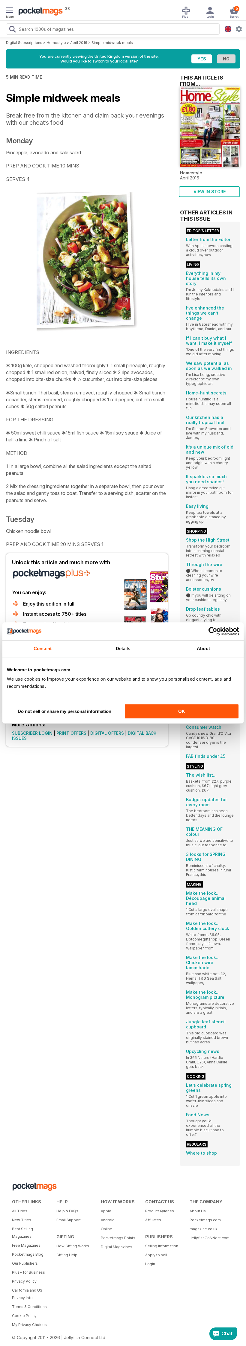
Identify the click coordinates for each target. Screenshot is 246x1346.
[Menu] (9, 11)
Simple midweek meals (112, 42)
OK (181, 711)
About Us (198, 1211)
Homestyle (56, 42)
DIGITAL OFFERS (107, 733)
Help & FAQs (67, 1211)
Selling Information (161, 1246)
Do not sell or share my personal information (64, 711)
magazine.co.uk (204, 1229)
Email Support (68, 1220)
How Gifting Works (72, 1246)
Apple (106, 1211)
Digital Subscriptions (24, 42)
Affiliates (153, 1220)
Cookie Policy (24, 1315)
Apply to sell (156, 1255)
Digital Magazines (116, 1247)
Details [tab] (123, 648)
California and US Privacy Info (27, 1294)
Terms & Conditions (29, 1306)
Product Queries (159, 1211)
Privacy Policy (24, 1281)
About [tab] (203, 648)
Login (150, 1264)
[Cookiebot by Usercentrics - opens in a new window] (213, 631)
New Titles (21, 1220)
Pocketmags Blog (28, 1254)
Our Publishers (25, 1263)
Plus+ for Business (28, 1272)
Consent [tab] (43, 648)
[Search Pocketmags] (12, 30)
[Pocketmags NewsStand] (39, 12)
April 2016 (78, 42)
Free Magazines (26, 1245)
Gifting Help (66, 1255)
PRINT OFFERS (71, 733)
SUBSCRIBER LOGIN (32, 733)
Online (106, 1229)
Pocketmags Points (118, 1238)
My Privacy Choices (29, 1324)
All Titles (19, 1211)
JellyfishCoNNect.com (210, 1238)
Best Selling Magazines (22, 1233)
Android (108, 1220)
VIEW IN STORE (210, 191)
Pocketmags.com (205, 1220)
